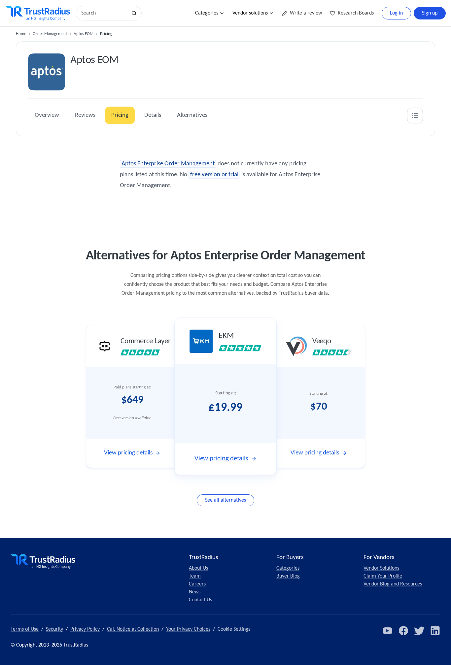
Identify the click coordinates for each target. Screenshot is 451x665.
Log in (396, 13)
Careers (197, 584)
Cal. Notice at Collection (133, 629)
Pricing (119, 115)
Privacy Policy (85, 629)
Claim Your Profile (383, 576)
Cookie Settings (234, 629)
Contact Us (200, 600)
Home (21, 34)
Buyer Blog (288, 576)
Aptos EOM (83, 34)
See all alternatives (225, 500)
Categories (206, 13)
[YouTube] (387, 630)
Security (54, 629)
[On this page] (415, 115)
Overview (47, 115)
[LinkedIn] (435, 630)
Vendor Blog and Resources (393, 584)
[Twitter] (419, 630)
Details (152, 115)
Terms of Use (25, 629)
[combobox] (103, 13)
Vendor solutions (250, 13)
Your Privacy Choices (188, 629)
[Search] (134, 13)
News (194, 592)
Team (195, 576)
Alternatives (192, 115)
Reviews (85, 115)
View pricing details (128, 453)
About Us (198, 568)
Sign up (429, 13)
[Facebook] (403, 630)
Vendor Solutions (381, 568)
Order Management (50, 34)
